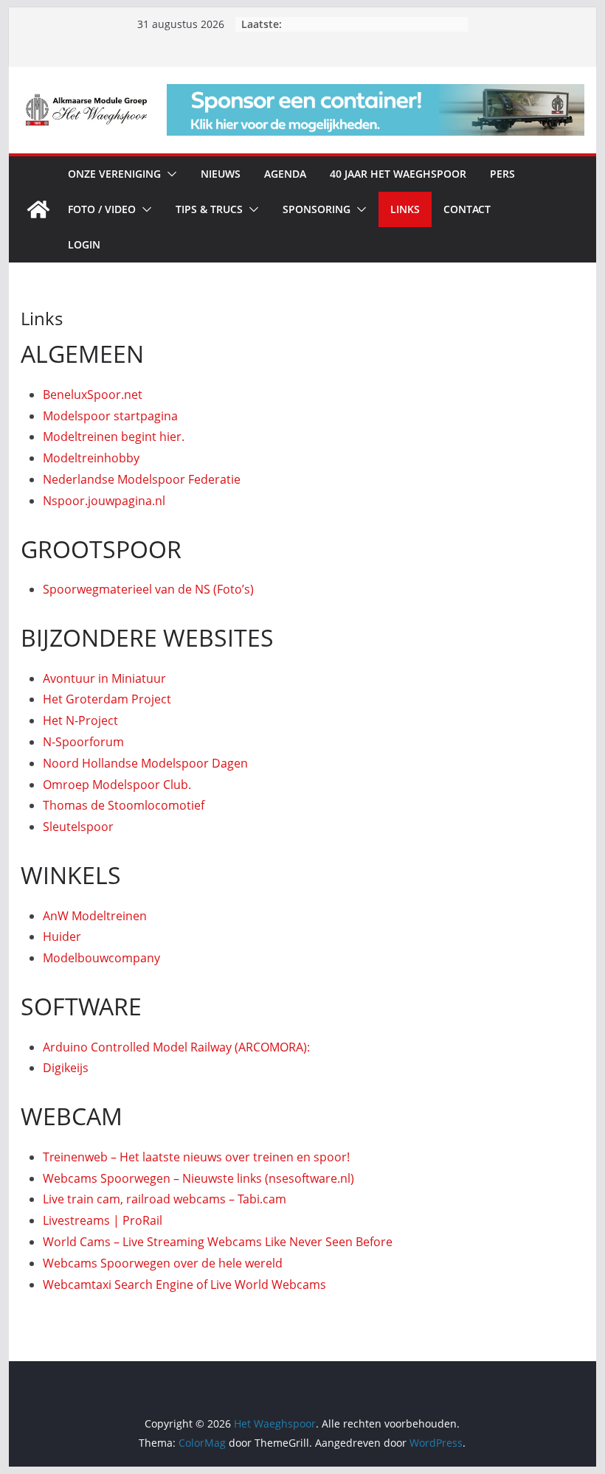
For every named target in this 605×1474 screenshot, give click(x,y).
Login (84, 244)
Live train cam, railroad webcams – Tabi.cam (164, 1199)
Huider (62, 936)
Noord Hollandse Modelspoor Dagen (145, 763)
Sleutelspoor (78, 826)
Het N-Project (80, 720)
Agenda (285, 174)
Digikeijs (66, 1068)
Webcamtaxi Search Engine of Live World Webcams (184, 1284)
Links (405, 209)
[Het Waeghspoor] (38, 209)
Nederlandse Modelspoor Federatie (142, 479)
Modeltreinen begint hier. (113, 436)
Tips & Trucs (209, 209)
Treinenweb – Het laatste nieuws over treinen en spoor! (196, 1157)
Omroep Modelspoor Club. (117, 784)
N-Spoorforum (83, 742)
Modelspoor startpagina (110, 416)
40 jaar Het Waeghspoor (398, 174)
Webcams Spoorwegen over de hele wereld (163, 1263)
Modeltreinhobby (91, 458)
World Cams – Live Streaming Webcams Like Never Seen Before (218, 1242)
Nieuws (221, 174)
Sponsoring (316, 209)
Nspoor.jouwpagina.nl (104, 501)
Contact (467, 209)
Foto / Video (102, 209)
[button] (169, 174)
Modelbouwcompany (101, 958)
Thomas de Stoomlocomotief (123, 805)
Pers (502, 174)
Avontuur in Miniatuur (104, 678)
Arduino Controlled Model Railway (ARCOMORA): (176, 1047)
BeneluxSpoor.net (92, 394)
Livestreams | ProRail (102, 1220)
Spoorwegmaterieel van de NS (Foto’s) (148, 589)
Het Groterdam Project (107, 699)
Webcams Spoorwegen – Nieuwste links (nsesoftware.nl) (198, 1178)
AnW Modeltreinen (95, 916)
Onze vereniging (114, 174)
